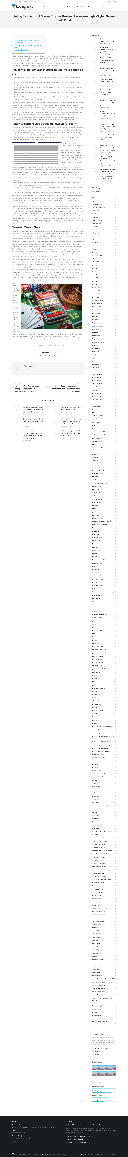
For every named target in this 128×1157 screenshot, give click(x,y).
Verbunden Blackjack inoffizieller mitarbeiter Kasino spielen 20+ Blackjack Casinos (71, 433)
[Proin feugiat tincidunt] (112, 1073)
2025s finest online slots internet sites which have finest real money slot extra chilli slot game (33, 409)
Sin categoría (40, 345)
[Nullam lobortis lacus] (112, 1068)
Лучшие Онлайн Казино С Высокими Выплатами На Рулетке (107, 71)
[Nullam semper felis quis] (96, 1073)
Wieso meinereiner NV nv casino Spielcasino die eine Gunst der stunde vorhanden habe (71, 421)
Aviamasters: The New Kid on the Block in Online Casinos (71, 408)
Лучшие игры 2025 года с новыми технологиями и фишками (107, 60)
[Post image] (16, 409)
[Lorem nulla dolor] (104, 1073)
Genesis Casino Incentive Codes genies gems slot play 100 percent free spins (33, 421)
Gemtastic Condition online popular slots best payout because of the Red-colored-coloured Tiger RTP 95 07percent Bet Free (34, 434)
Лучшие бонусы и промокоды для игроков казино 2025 (107, 113)
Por (48, 345)
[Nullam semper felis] (104, 1068)
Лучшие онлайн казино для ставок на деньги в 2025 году (108, 103)
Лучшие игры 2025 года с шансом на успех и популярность (107, 92)
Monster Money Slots (21, 50)
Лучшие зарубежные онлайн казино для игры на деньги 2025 (108, 50)
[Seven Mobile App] (96, 1068)
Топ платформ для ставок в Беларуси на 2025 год (107, 40)
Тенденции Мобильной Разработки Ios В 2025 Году (107, 81)
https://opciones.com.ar (30, 369)
